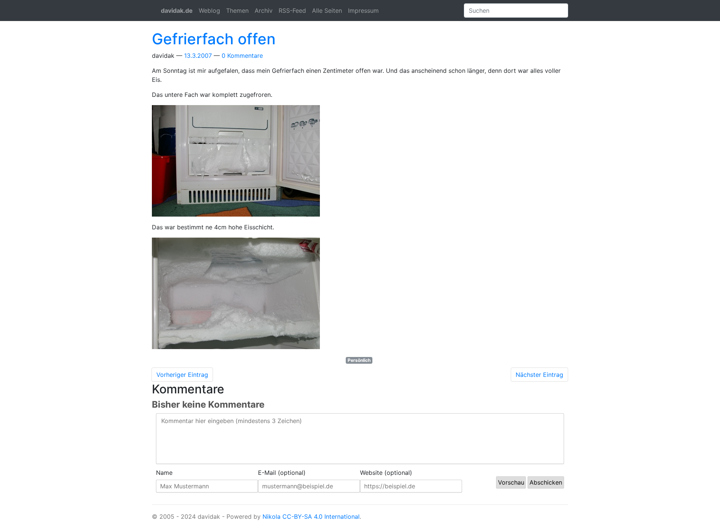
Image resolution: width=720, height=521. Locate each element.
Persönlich (359, 360)
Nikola (271, 516)
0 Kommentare (242, 55)
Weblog (209, 10)
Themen (237, 10)
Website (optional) (386, 472)
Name (164, 472)
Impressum (363, 10)
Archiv (264, 10)
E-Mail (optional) (282, 472)
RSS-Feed (292, 10)
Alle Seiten (327, 10)
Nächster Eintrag (539, 374)
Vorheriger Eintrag (182, 374)
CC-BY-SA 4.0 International (321, 516)
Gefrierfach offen (214, 39)
